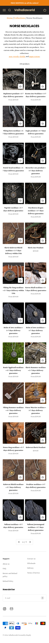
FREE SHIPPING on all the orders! (24, 3)
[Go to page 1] (19, 542)
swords (16, 56)
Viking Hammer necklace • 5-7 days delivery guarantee (13, 410)
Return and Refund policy (10, 574)
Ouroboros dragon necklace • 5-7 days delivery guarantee (36, 211)
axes (10, 56)
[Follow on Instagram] (4, 609)
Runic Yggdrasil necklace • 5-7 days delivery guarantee (13, 370)
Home (10, 18)
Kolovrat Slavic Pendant (35, 447)
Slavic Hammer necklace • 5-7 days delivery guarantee (36, 370)
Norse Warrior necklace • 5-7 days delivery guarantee (35, 410)
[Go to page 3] (30, 542)
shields (22, 56)
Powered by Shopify (24, 635)
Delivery (30, 568)
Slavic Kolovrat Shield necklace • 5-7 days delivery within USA (13, 250)
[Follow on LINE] (11, 609)
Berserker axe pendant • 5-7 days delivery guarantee (36, 170)
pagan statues (34, 56)
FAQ (4, 568)
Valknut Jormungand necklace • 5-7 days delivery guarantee (35, 527)
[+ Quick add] (20, 86)
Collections (19, 18)
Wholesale (31, 563)
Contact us (31, 558)
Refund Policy (8, 581)
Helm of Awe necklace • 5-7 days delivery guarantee (13, 330)
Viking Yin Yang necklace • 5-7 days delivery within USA (13, 290)
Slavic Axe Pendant (35, 247)
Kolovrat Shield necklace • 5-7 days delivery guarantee (13, 487)
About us (6, 564)
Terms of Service (33, 573)
